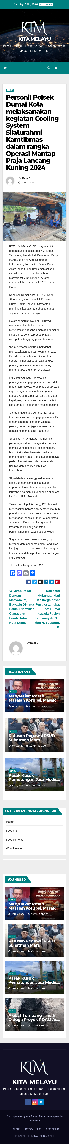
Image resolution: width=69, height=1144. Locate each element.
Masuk (10, 821)
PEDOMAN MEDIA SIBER (41, 1136)
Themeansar (34, 1120)
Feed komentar (15, 839)
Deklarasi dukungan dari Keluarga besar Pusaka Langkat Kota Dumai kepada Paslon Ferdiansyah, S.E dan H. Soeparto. (47, 606)
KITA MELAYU (34, 39)
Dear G (26, 178)
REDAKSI (20, 1136)
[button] (48, 67)
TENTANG (15, 1129)
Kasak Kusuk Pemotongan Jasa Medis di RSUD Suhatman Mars (33, 779)
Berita (10, 90)
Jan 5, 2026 (18, 988)
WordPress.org (15, 848)
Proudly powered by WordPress (22, 1116)
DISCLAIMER (52, 1129)
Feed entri (12, 830)
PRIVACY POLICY (33, 1129)
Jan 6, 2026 (18, 951)
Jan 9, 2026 (18, 914)
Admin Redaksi (38, 706)
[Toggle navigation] (62, 68)
